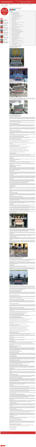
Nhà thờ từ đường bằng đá (4, 5)
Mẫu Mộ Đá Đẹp (11, 4)
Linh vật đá (19, 4)
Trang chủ (2, 4)
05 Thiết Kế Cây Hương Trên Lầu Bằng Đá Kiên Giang (5, 20)
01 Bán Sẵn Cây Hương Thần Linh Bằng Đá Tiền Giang (6, 39)
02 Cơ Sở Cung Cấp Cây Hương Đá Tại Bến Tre (6, 35)
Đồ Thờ (16, 4)
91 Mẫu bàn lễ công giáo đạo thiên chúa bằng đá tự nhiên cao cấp (19, 313)
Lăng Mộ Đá (6, 4)
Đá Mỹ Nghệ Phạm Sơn (7, 1)
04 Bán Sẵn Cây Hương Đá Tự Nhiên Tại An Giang (5, 25)
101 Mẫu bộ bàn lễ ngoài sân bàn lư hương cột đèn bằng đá (18, 337)
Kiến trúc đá (24, 4)
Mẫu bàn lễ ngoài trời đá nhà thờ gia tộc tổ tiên (17, 351)
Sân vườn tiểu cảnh (29, 4)
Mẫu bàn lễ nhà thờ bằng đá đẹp (15, 303)
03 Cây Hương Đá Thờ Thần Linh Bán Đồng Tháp (5, 30)
